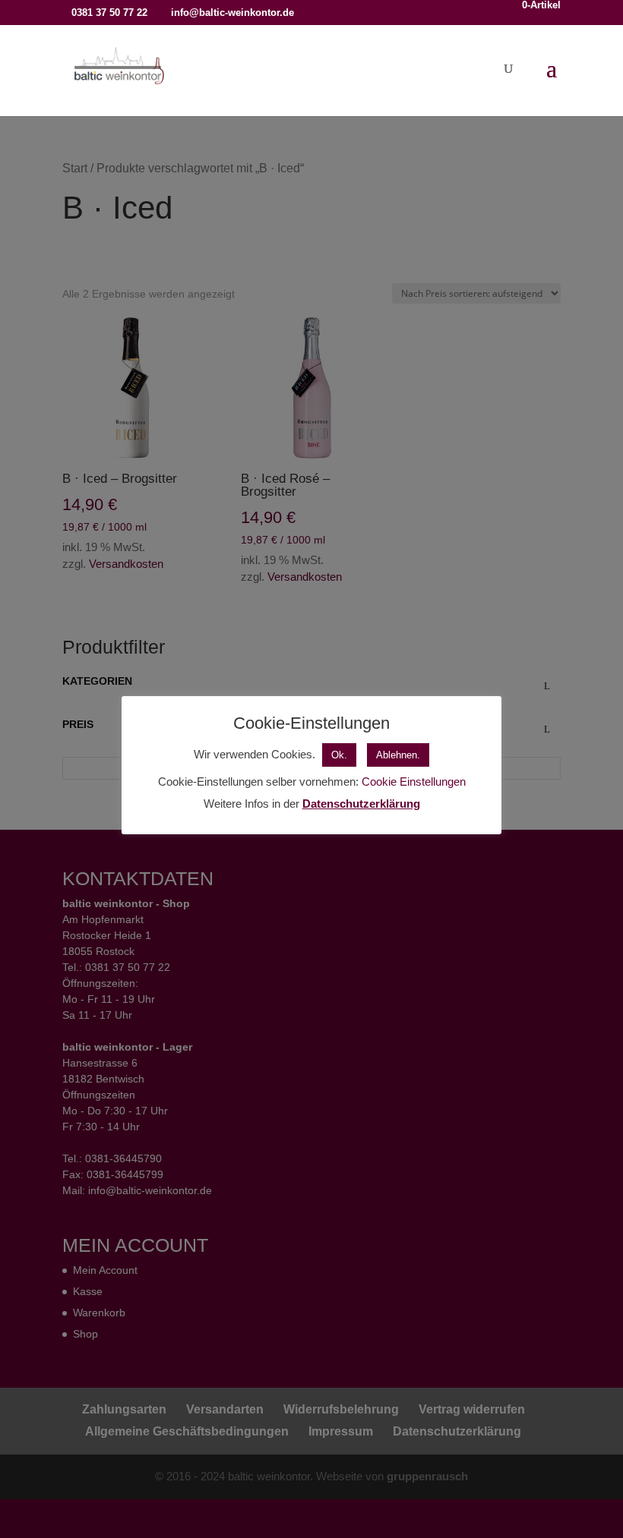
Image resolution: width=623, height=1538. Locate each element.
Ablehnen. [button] (398, 755)
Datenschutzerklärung (361, 803)
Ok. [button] (339, 755)
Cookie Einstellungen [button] (414, 781)
